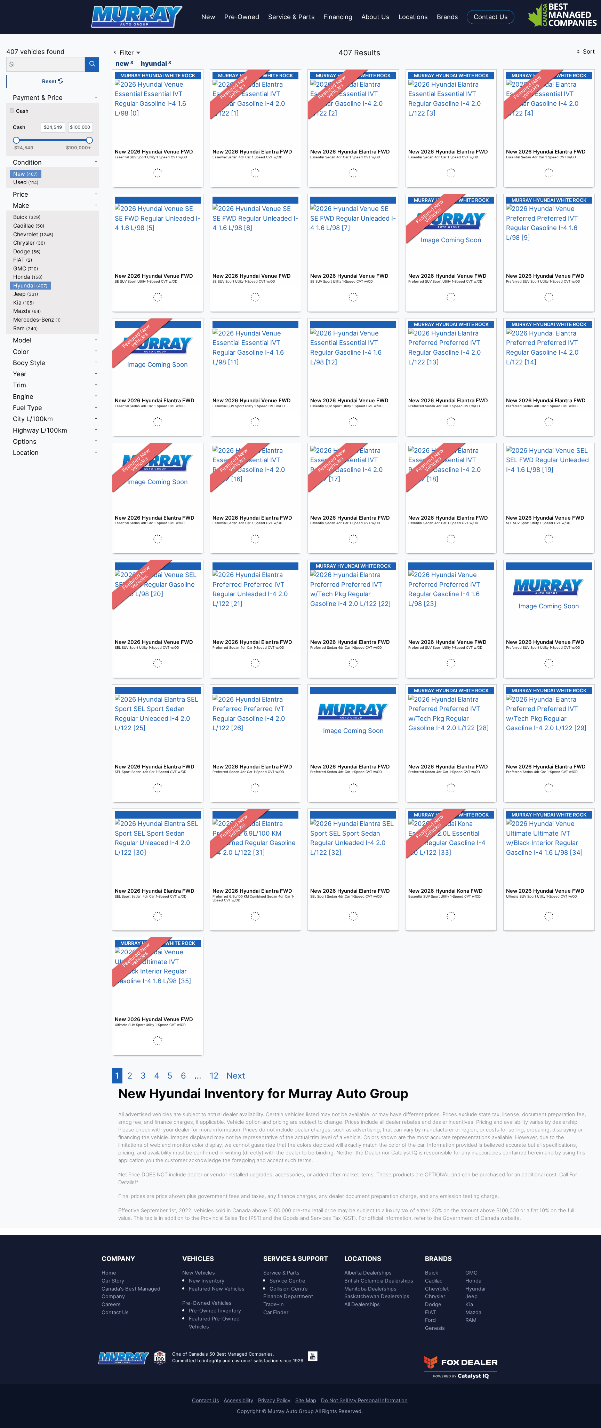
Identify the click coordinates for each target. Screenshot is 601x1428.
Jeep (471, 1296)
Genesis (435, 1328)
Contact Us (115, 1312)
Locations (362, 1258)
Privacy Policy (274, 1400)
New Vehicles (198, 1273)
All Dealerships (362, 1304)
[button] (208, 17)
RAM (470, 1320)
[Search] (92, 64)
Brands (438, 1258)
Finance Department (288, 1296)
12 (214, 1076)
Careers (111, 1304)
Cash (22, 111)
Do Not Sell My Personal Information (364, 1400)
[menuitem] (54, 173)
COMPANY (118, 1258)
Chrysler (435, 1296)
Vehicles (198, 1258)
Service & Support (295, 1258)
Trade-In (273, 1304)
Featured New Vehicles (217, 1289)
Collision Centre (289, 1289)
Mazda (473, 1312)
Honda (473, 1281)
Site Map (305, 1400)
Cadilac (433, 1281)
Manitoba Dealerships (370, 1289)
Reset (50, 81)
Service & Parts (281, 1273)
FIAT (430, 1312)
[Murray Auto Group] (137, 16)
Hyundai (475, 1289)
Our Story (113, 1281)
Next (235, 1076)
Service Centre (287, 1281)
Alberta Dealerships (368, 1273)
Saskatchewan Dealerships (376, 1296)
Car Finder (275, 1312)
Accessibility (238, 1400)
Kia (469, 1304)
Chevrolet (437, 1289)
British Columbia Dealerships (378, 1281)
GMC (471, 1273)
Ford (430, 1320)
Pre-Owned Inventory (215, 1311)
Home (109, 1273)
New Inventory (206, 1281)
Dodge (433, 1304)
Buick (431, 1273)
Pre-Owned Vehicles (207, 1303)
